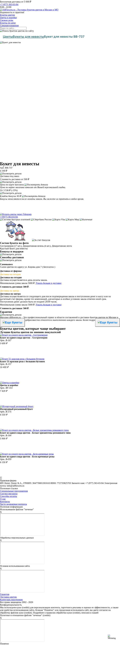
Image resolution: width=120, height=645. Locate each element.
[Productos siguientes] (107, 322)
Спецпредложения (9, 25)
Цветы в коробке (8, 17)
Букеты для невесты (28, 36)
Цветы (8, 36)
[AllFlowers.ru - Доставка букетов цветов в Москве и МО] (29, 9)
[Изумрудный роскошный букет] (16, 406)
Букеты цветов (7, 15)
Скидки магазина (8, 493)
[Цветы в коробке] (9, 382)
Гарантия (4, 594)
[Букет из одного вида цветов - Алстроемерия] (23, 335)
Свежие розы (6, 20)
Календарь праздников (11, 599)
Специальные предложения (14, 491)
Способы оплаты (8, 496)
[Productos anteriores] (12, 322)
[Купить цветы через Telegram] (15, 214)
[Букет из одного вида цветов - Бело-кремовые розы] (27, 454)
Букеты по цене (8, 23)
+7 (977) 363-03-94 (9, 4)
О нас (3, 499)
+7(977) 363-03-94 (9, 217)
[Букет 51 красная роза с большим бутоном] (22, 359)
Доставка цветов (8, 597)
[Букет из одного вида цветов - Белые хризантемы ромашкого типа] (34, 430)
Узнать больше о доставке (48, 283)
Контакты (5, 501)
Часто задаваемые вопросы (13, 504)
